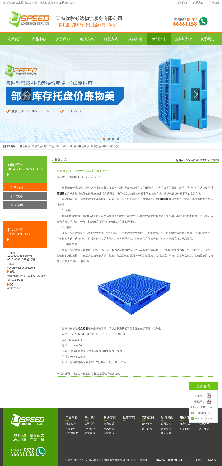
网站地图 (214, 2)
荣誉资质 (90, 433)
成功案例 (135, 39)
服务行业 (185, 423)
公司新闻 (214, 160)
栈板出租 (67, 146)
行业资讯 (166, 428)
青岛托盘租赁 (81, 146)
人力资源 (204, 428)
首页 (193, 160)
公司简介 (90, 423)
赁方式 (129, 417)
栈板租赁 (113, 146)
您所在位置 (182, 160)
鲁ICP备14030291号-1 (169, 459)
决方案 (110, 417)
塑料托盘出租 (99, 146)
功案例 (148, 417)
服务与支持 (183, 39)
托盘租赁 (25, 146)
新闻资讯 (159, 39)
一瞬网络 (209, 459)
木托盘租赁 (71, 433)
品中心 (71, 417)
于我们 (91, 417)
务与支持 (187, 417)
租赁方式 (111, 39)
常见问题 (166, 433)
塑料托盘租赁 (40, 146)
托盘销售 (70, 428)
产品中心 (39, 39)
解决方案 (87, 39)
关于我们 (181, 2)
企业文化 (90, 428)
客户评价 (147, 428)
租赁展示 (109, 433)
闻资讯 (167, 417)
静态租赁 (109, 423)
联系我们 (198, 2)
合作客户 (147, 423)
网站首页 (15, 39)
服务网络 (185, 428)
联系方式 (204, 423)
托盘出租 (54, 146)
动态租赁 (109, 428)
